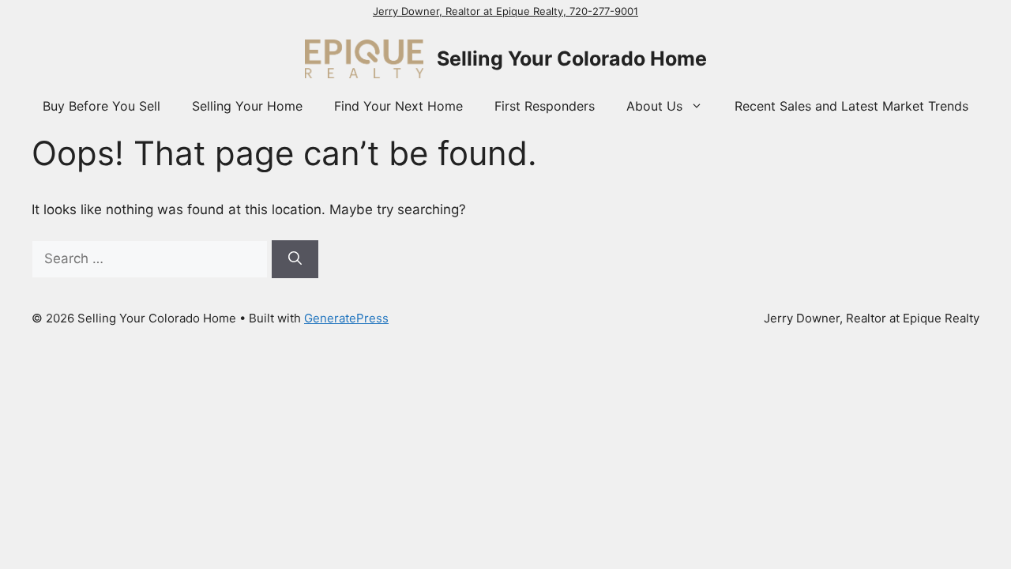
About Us (654, 106)
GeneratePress (346, 318)
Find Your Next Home (398, 106)
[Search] (295, 259)
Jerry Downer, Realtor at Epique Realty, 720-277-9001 (505, 11)
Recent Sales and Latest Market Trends (851, 106)
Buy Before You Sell (101, 106)
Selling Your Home (247, 106)
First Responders (544, 106)
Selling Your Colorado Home (572, 58)
